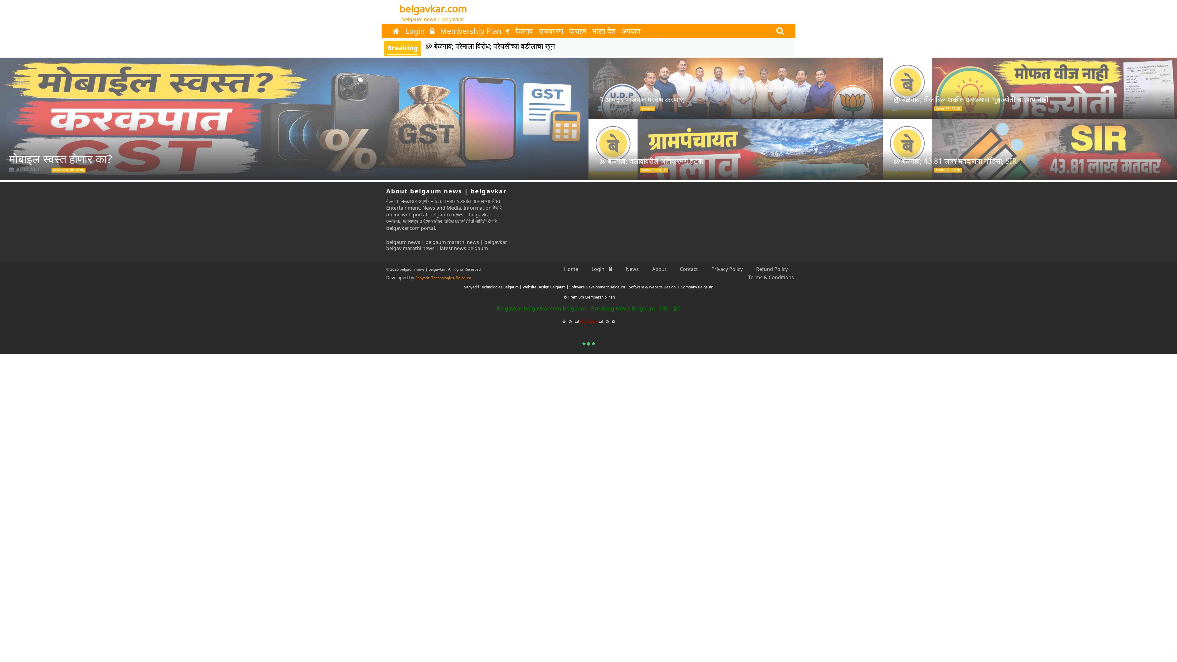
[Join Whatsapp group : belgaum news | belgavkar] (1171, 649)
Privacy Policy (727, 269)
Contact (689, 269)
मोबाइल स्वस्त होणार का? (60, 159)
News (632, 269)
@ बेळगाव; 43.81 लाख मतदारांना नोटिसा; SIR (955, 161)
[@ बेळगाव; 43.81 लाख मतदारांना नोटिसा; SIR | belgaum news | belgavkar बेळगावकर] (1030, 168)
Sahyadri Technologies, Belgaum (443, 277)
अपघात (631, 31)
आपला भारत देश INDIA (68, 170)
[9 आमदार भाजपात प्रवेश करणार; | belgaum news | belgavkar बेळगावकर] (735, 107)
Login (416, 31)
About (659, 269)
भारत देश (604, 31)
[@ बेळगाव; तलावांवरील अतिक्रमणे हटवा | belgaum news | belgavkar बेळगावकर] (735, 168)
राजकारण (551, 31)
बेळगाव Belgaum (948, 109)
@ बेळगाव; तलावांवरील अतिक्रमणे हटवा (651, 161)
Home (571, 269)
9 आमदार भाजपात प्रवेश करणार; (642, 99)
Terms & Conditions (771, 277)
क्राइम (577, 31)
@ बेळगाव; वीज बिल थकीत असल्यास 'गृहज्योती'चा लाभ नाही (970, 99)
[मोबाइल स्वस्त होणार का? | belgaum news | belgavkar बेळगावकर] (294, 119)
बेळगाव (524, 31)
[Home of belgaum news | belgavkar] (396, 31)
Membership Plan (471, 31)
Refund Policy (772, 269)
